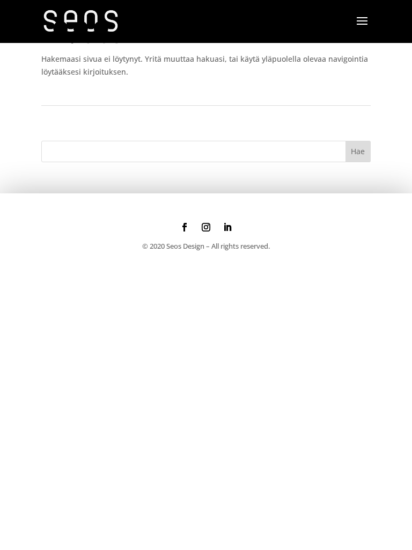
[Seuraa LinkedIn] (227, 227)
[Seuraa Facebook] (184, 227)
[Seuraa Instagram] (206, 227)
